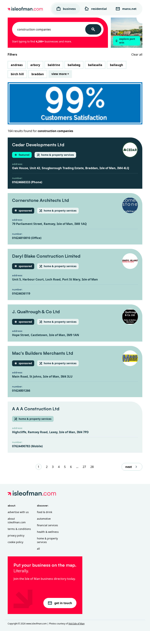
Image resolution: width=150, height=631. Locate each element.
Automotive (44, 518)
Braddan (37, 74)
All (38, 548)
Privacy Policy (16, 535)
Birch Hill (17, 74)
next (128, 467)
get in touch (63, 603)
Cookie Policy (15, 542)
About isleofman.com (17, 520)
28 (92, 467)
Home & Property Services (47, 540)
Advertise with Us (18, 512)
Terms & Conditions (19, 529)
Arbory (35, 65)
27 (84, 467)
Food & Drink (44, 512)
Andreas (17, 65)
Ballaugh (116, 65)
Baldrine (54, 65)
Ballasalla (95, 65)
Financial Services (47, 525)
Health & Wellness (48, 532)
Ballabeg (74, 65)
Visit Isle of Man (76, 623)
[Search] (93, 29)
